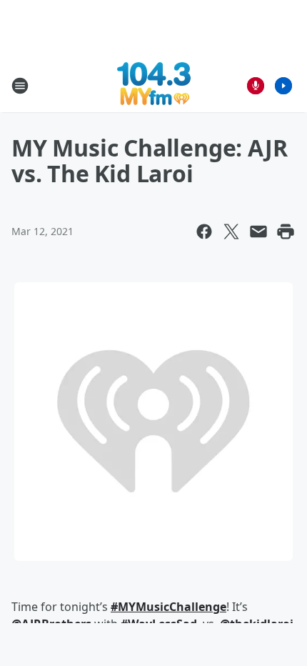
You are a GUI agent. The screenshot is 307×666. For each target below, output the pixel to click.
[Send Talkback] (255, 85)
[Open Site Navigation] (20, 85)
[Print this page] (286, 232)
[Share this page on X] (231, 232)
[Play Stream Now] (283, 85)
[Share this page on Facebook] (204, 232)
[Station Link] (154, 85)
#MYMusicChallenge (168, 607)
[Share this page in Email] (258, 232)
